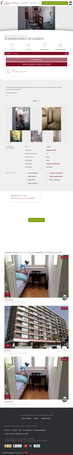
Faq (20, 430)
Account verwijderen (42, 440)
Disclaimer (20, 440)
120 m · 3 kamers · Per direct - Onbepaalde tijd (16, 404)
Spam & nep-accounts (30, 440)
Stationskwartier (51, 150)
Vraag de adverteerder (53, 163)
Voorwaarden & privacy (10, 440)
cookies (10, 452)
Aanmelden (14, 3)
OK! (26, 452)
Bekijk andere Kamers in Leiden (36, 64)
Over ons (7, 430)
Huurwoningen (26, 418)
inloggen (24, 3)
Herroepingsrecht (39, 430)
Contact (14, 430)
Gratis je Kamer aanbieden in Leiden (16, 434)
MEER (35, 101)
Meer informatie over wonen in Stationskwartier (23, 198)
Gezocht (33, 3)
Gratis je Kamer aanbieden (55, 3)
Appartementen (46, 418)
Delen (64, 257)
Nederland (31, 439)
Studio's (36, 418)
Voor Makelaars (28, 430)
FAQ (39, 3)
